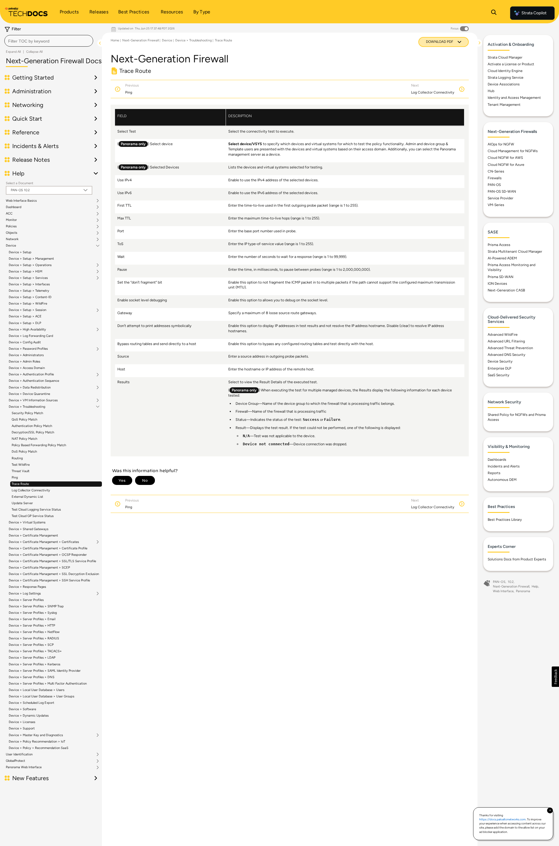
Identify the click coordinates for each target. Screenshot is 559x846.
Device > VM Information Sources (33, 400)
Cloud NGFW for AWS (505, 158)
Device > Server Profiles (26, 600)
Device (11, 245)
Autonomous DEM (502, 480)
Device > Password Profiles (28, 349)
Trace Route (20, 484)
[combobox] (48, 41)
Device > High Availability (27, 329)
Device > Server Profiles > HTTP (32, 625)
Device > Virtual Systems (27, 522)
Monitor (11, 220)
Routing (17, 458)
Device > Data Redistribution (30, 387)
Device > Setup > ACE (25, 316)
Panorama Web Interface (24, 767)
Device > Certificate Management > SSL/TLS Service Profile (52, 561)
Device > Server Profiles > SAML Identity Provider (45, 671)
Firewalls (495, 178)
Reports (494, 473)
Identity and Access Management (514, 98)
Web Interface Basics (21, 201)
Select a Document (19, 183)
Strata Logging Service (505, 77)
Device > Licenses (22, 722)
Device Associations (504, 84)
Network (12, 239)
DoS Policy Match (24, 451)
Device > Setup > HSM (25, 271)
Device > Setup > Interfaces (29, 284)
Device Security (500, 361)
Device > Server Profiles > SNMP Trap (36, 606)
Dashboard (13, 207)
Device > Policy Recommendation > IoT (37, 741)
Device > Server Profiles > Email (32, 619)
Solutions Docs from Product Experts (517, 559)
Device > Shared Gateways (28, 529)
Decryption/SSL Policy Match (33, 432)
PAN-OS (494, 185)
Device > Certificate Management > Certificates (44, 542)
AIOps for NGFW (501, 144)
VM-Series (496, 205)
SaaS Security (498, 375)
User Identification (19, 754)
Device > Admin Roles (24, 361)
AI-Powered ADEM (502, 258)
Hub (491, 91)
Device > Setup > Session (27, 310)
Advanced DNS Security (506, 355)
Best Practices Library (505, 520)
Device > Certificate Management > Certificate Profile (48, 548)
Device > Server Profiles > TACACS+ (35, 651)
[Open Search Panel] (493, 13)
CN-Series (496, 171)
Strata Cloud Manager (505, 57)
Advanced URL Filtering (506, 341)
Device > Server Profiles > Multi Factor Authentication (48, 683)
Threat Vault (20, 471)
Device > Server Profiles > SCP (31, 645)
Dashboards (497, 460)
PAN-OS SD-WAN (502, 191)
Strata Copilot (533, 12)
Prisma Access (499, 245)
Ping (15, 477)
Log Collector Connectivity (31, 490)
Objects (11, 233)
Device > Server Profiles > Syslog (33, 613)
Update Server (22, 503)
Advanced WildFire (503, 335)
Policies (11, 226)
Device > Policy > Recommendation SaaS (38, 748)
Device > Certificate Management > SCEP (39, 567)
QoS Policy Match (24, 419)
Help (535, 586)
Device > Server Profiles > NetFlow (34, 632)
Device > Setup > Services (28, 278)
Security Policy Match (27, 413)
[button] (555, 676)
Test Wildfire (21, 465)
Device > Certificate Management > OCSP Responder (48, 555)
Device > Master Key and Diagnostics (36, 735)
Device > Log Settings (25, 593)
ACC (9, 213)
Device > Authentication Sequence (34, 381)
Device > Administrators (26, 355)
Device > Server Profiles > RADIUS (34, 638)
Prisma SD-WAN (500, 277)
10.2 (511, 582)
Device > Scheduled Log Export (31, 703)
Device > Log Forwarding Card (31, 336)
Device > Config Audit (25, 342)
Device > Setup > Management (31, 259)
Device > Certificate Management (33, 535)
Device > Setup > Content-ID (30, 297)
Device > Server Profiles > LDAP (32, 657)
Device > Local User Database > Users (36, 690)
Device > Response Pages (27, 587)
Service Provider (500, 198)
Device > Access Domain (27, 368)
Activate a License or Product (511, 64)
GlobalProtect (15, 761)
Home (115, 40)
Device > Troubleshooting (27, 407)
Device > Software (22, 709)
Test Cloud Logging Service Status (36, 509)
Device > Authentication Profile (31, 374)
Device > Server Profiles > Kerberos (34, 664)
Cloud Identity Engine (505, 71)
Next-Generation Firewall (140, 40)
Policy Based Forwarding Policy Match (39, 445)
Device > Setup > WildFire (28, 303)
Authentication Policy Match (32, 426)
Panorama (523, 591)
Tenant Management (504, 104)
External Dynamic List (27, 497)
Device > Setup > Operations (30, 265)
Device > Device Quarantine (29, 394)
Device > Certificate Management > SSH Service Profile (49, 580)
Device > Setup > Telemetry (29, 291)
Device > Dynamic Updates (29, 715)
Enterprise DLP (499, 368)
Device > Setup (20, 252)
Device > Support (22, 728)
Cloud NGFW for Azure (506, 164)
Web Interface (503, 591)
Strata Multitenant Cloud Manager (515, 251)
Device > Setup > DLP (25, 323)
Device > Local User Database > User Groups (41, 696)
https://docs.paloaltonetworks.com (502, 819)
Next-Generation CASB (506, 290)
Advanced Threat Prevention (510, 348)
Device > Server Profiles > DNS (31, 677)
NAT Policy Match (24, 439)
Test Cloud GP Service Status (33, 516)
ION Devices (497, 284)
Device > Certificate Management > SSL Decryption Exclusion (54, 574)
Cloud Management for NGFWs (513, 151)
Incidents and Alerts (504, 466)
